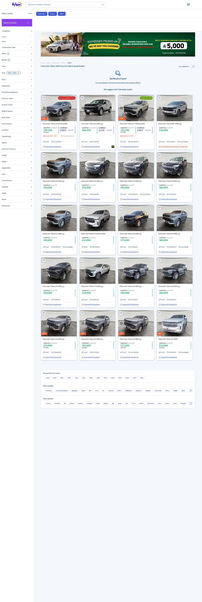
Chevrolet (41, 14)
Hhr (90, 390)
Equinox (148, 390)
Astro (119, 390)
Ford (133, 403)
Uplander (75, 390)
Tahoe (52, 14)
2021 (83, 378)
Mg (113, 403)
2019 (91, 378)
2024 (62, 378)
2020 (61, 14)
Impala (175, 390)
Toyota (48, 403)
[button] (44, 98)
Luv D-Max (158, 390)
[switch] (192, 66)
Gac (127, 403)
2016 (112, 378)
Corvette (49, 390)
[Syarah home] (17, 4)
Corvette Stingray (62, 390)
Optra (183, 390)
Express (111, 390)
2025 (54, 378)
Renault (183, 403)
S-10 (96, 390)
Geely (175, 403)
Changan (89, 403)
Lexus (120, 403)
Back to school (10, 22)
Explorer (138, 390)
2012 (141, 378)
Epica (83, 390)
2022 (76, 378)
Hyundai (57, 403)
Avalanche (128, 390)
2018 (98, 378)
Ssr (103, 390)
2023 (69, 378)
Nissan (72, 403)
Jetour (141, 403)
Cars (48, 63)
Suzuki (80, 403)
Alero (167, 390)
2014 (127, 378)
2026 (47, 378)
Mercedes (150, 403)
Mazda (106, 403)
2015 (120, 378)
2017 (105, 378)
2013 (134, 378)
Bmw (159, 403)
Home (43, 63)
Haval (98, 403)
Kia (65, 403)
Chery (167, 403)
